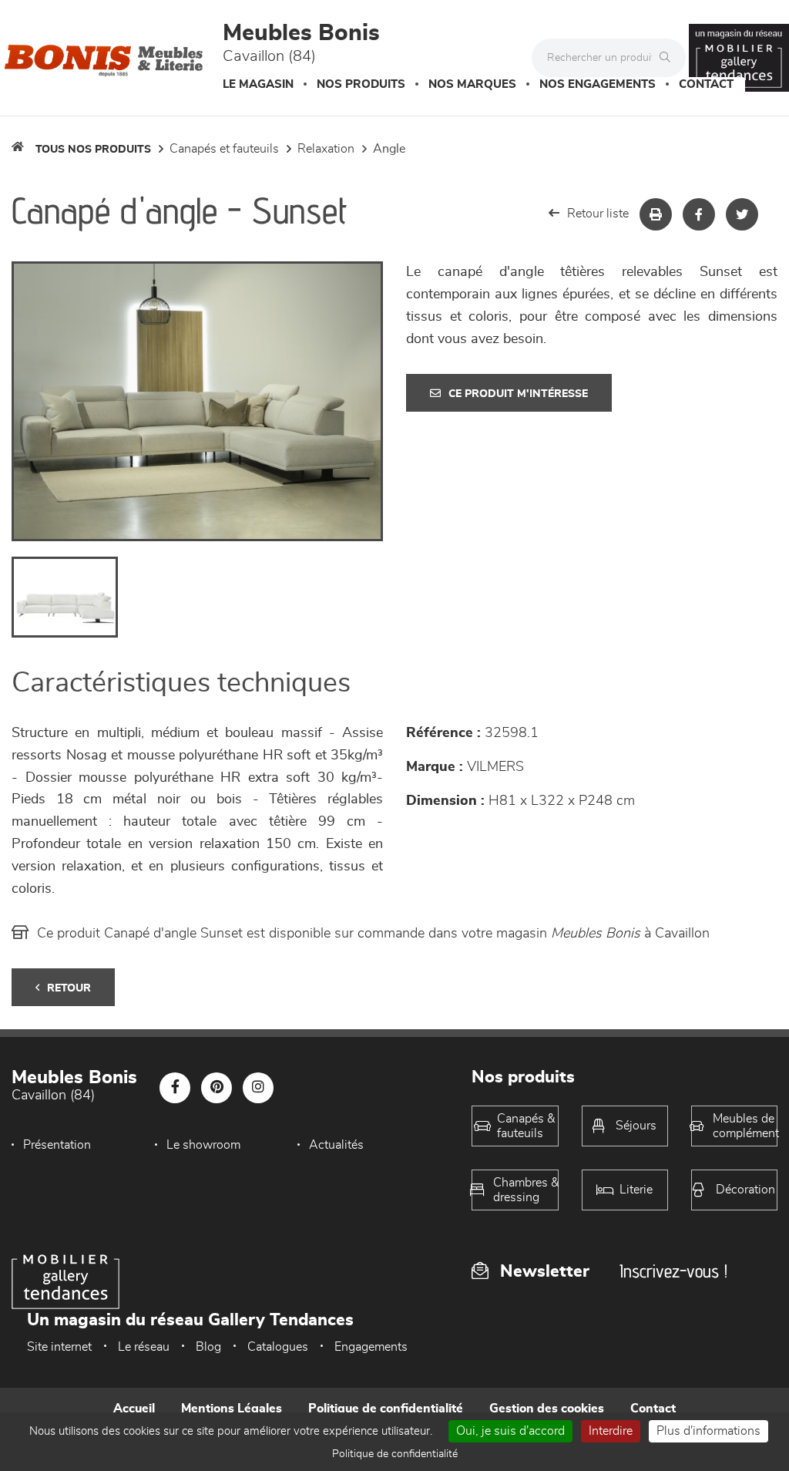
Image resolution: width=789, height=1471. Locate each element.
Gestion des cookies (546, 1408)
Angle (389, 149)
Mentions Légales (231, 1408)
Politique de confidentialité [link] (395, 1454)
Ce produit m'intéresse (518, 394)
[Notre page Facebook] (174, 1087)
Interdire (611, 1431)
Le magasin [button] (258, 84)
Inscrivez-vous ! (673, 1271)
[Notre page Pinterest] (216, 1087)
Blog (208, 1347)
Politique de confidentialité (385, 1408)
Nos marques (472, 84)
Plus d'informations (708, 1431)
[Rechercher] (669, 58)
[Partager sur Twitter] (742, 214)
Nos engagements (597, 84)
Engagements (371, 1347)
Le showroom (203, 1145)
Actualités (336, 1145)
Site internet (59, 1347)
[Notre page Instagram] (258, 1087)
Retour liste (598, 213)
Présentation (57, 1145)
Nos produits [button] (361, 84)
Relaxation (325, 149)
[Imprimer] (656, 214)
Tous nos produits (93, 149)
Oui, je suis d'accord (510, 1431)
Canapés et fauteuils (224, 149)
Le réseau (144, 1347)
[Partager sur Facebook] (699, 214)
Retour (69, 988)
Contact (706, 84)
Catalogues (277, 1347)
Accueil (134, 1408)
